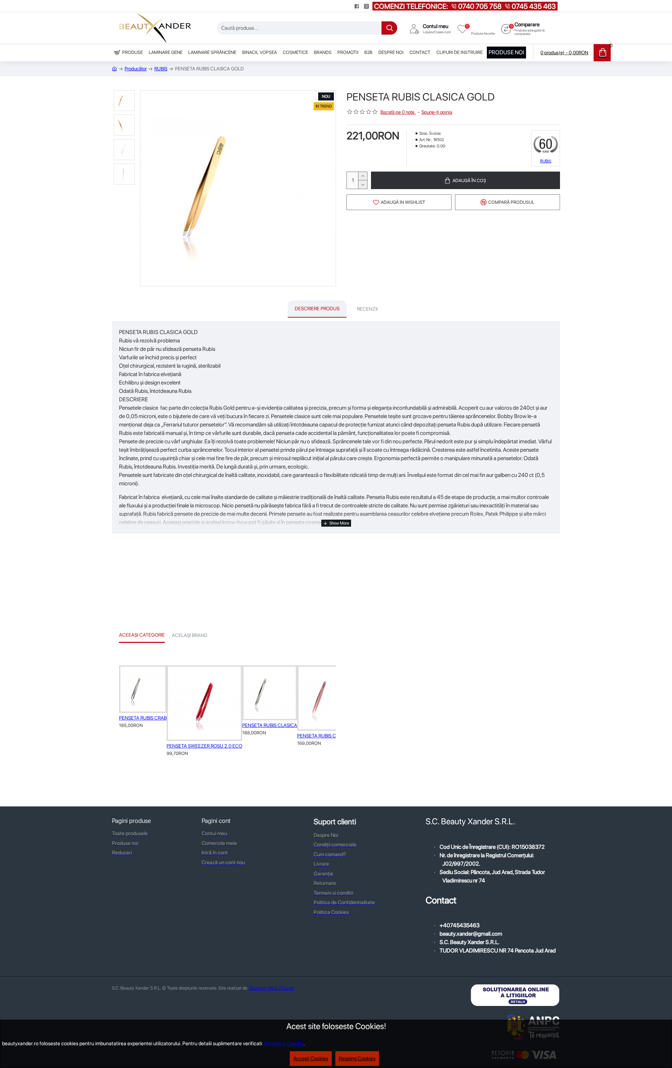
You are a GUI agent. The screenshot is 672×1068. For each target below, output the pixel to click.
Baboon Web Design (272, 988)
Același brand (190, 635)
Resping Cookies (357, 1058)
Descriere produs (317, 308)
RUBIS (160, 68)
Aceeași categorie (142, 635)
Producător (136, 68)
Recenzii (367, 309)
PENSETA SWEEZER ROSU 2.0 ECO (204, 746)
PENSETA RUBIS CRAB (143, 718)
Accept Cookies (310, 1058)
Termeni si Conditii (283, 1043)
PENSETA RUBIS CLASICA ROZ (330, 735)
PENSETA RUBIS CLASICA (269, 725)
